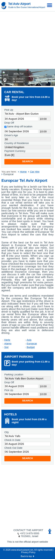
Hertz (7, 340)
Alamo (7, 343)
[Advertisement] (27, 40)
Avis (29, 340)
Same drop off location (19, 126)
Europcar (32, 343)
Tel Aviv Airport (19, 4)
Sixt (6, 347)
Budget (31, 347)
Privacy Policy (28, 552)
